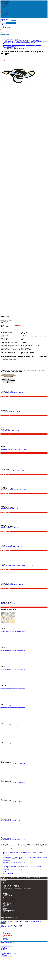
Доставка (5, 15)
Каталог (13, 20)
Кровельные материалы (9, 903)
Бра (11, 41)
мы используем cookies (35, 921)
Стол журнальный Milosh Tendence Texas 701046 (13, 392)
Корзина (5, 893)
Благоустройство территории (10, 910)
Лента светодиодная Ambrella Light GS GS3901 (12, 631)
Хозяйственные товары (9, 914)
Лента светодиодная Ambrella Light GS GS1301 (12, 726)
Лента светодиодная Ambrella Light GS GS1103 (12, 763)
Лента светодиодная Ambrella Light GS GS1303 (12, 650)
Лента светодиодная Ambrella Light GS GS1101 (12, 839)
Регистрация (6, 9)
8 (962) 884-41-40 (5, 3)
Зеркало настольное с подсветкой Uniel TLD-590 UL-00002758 (16, 565)
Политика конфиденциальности (11, 885)
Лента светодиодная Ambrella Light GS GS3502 (12, 820)
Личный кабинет (7, 894)
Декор (13, 41)
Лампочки (35, 41)
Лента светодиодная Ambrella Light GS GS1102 (12, 801)
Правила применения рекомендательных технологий (17, 888)
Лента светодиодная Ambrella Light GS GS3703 (12, 669)
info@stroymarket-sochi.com (25, 877)
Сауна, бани (6, 911)
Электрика (6, 904)
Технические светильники (31, 40)
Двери (4, 909)
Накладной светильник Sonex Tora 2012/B (11, 411)
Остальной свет (30, 42)
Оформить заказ (7, 895)
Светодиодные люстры (13, 46)
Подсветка (10, 40)
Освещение (6, 38)
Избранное (8, 23)
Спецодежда (6, 912)
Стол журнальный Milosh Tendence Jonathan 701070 (13, 449)
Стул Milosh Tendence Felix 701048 (9, 508)
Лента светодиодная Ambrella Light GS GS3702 (12, 707)
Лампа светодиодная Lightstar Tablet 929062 (12, 470)
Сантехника (6, 905)
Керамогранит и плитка (9, 902)
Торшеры (17, 41)
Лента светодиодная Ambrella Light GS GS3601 (12, 745)
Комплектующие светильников (18, 42)
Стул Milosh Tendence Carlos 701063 (9, 527)
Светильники (20, 40)
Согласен (3, 922)
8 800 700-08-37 (4, 1)
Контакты (5, 13)
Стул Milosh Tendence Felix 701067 (9, 603)
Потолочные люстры (18, 45)
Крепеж (5, 908)
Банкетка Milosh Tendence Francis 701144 (11, 546)
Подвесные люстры (29, 45)
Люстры (15, 40)
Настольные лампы (28, 41)
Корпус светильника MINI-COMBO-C (9, 430)
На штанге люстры (8, 45)
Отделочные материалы (9, 901)
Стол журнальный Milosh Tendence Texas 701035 (13, 584)
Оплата (5, 14)
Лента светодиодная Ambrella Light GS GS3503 (12, 782)
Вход (4, 8)
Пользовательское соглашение (11, 886)
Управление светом (8, 39)
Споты (21, 41)
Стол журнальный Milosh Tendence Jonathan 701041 (13, 489)
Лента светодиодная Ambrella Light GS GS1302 (12, 688)
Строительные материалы (10, 899)
